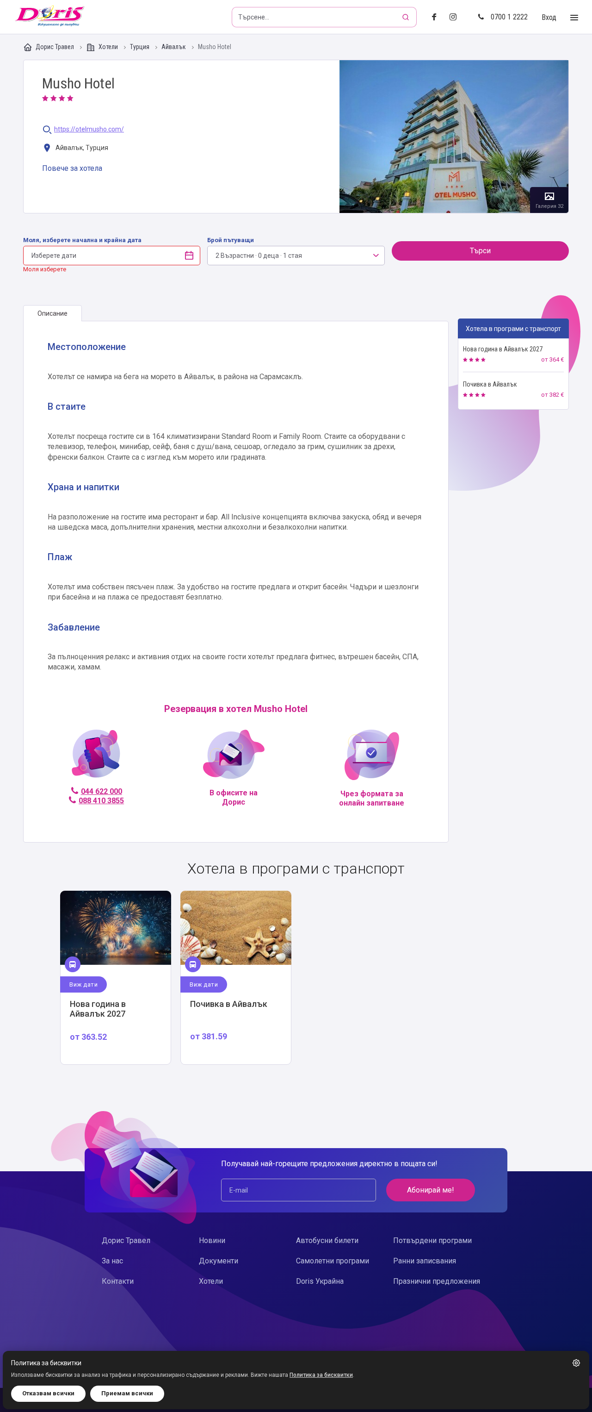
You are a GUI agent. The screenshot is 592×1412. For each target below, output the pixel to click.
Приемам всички (127, 1393)
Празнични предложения (436, 1281)
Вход (549, 17)
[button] (576, 1363)
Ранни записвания (424, 1260)
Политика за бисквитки (321, 1375)
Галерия (453, 136)
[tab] (52, 313)
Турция (140, 47)
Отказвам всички (48, 1393)
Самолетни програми (332, 1260)
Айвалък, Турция (81, 147)
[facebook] (437, 17)
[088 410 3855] (96, 757)
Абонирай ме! (430, 1190)
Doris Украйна (320, 1281)
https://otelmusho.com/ (89, 129)
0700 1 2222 (509, 16)
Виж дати (83, 984)
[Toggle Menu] (574, 18)
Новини (212, 1240)
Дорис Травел (54, 46)
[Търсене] (406, 17)
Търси (480, 250)
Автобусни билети (327, 1240)
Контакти (118, 1281)
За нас (112, 1260)
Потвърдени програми (432, 1240)
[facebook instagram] (457, 17)
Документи (218, 1260)
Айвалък (174, 47)
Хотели (108, 46)
